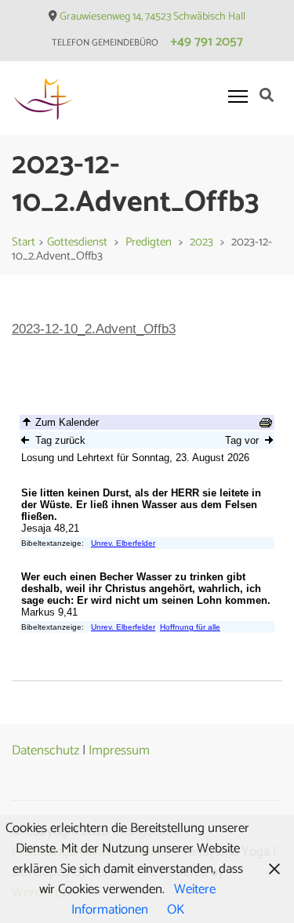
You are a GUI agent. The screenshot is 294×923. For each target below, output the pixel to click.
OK (175, 910)
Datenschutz (45, 750)
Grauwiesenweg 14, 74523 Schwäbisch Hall (152, 17)
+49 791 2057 (206, 42)
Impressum (119, 750)
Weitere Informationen (143, 899)
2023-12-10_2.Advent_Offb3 (94, 329)
